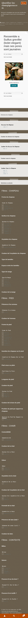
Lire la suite (14, 85)
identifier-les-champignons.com (9, 5)
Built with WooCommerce (16, 612)
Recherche (14, 616)
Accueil (3, 22)
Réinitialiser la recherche (6, 183)
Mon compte (4, 616)
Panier (21, 615)
